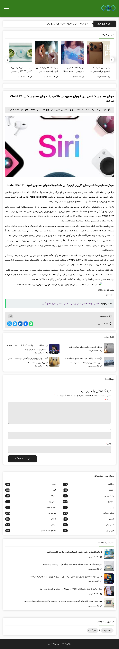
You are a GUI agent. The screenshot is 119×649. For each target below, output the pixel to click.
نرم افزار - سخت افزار (31, 530)
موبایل (31, 524)
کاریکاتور (31, 519)
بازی (31, 490)
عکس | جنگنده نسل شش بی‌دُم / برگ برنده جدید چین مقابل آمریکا (70, 303)
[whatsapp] (31, 323)
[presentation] (112, 59)
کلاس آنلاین (92, 630)
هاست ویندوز (59, 643)
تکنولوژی (88, 501)
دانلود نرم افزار (107, 630)
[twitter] (9, 323)
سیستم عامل (31, 507)
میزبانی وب (89, 530)
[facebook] (26, 323)
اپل (10, 316)
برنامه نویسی (89, 495)
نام (109, 429)
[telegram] (15, 323)
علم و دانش (55, 109)
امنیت (31, 484)
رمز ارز (88, 507)
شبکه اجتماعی (89, 513)
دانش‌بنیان (31, 501)
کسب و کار (89, 524)
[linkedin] (20, 323)
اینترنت (88, 490)
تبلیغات (31, 495)
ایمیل (108, 443)
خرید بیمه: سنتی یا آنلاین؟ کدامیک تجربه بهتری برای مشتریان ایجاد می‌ (60, 23)
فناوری (88, 519)
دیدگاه (108, 399)
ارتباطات (89, 484)
